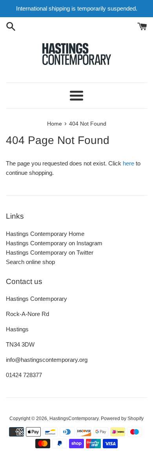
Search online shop (30, 262)
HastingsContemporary (73, 418)
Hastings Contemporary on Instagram (54, 243)
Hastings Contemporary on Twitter (49, 252)
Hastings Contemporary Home (45, 233)
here (128, 163)
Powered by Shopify (122, 418)
